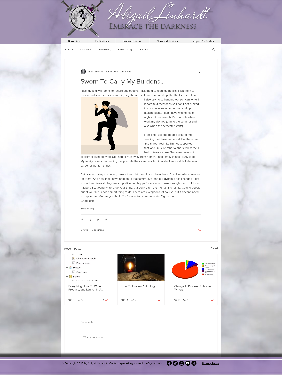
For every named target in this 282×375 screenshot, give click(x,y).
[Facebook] (169, 363)
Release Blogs (125, 49)
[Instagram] (181, 363)
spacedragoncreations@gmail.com (141, 363)
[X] (193, 363)
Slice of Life (86, 49)
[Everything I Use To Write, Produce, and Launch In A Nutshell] (88, 267)
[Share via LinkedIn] (98, 219)
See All (214, 248)
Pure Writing (105, 49)
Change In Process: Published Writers (193, 288)
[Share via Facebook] (82, 219)
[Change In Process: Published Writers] (194, 267)
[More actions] (199, 72)
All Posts (68, 49)
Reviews (144, 49)
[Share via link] (106, 219)
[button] (213, 49)
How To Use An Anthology (138, 286)
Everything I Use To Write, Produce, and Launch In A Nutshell (85, 288)
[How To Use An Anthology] (141, 267)
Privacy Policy (210, 363)
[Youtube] (187, 363)
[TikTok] (175, 363)
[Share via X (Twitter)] (90, 219)
